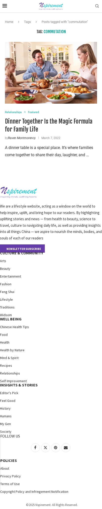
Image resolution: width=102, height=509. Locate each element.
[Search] (97, 6)
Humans (6, 416)
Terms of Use (10, 484)
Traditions (7, 307)
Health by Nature (12, 350)
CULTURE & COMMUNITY (21, 253)
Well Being (11, 319)
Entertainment (10, 276)
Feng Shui (7, 291)
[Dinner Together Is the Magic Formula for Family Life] (51, 73)
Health (4, 342)
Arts (3, 261)
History (5, 408)
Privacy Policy (10, 476)
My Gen (5, 424)
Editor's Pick (9, 393)
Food (4, 334)
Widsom (6, 315)
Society (5, 431)
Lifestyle (6, 299)
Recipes (6, 365)
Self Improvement (13, 381)
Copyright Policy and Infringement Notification (34, 491)
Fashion (5, 284)
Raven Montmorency (22, 138)
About (4, 468)
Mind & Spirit (9, 358)
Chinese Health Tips (14, 327)
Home (9, 22)
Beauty (5, 268)
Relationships (10, 373)
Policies (8, 460)
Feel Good (7, 400)
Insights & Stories (19, 385)
